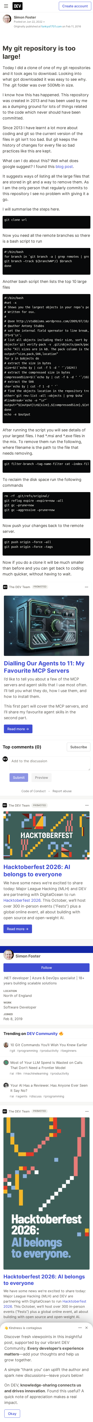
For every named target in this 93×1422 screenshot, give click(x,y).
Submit (19, 777)
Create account (75, 6)
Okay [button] (12, 1413)
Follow (46, 967)
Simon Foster (25, 17)
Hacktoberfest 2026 (21, 900)
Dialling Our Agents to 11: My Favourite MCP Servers (44, 667)
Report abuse (62, 791)
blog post (64, 166)
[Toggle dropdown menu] (86, 587)
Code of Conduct (33, 791)
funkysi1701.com (51, 26)
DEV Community (42, 1033)
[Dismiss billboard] (86, 1327)
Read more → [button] (18, 729)
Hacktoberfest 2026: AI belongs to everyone (36, 870)
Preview (41, 777)
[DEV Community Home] (17, 6)
